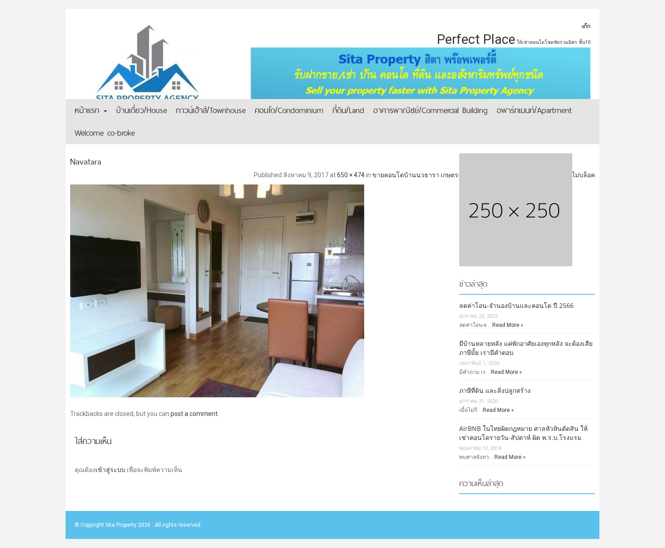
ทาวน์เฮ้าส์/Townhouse (211, 110)
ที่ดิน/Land (348, 110)
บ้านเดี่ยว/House (141, 110)
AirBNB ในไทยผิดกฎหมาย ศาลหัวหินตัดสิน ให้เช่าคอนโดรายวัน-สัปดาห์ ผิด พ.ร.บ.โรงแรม (523, 433)
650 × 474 (351, 175)
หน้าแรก (89, 110)
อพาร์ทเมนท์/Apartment (534, 110)
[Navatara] (332, 288)
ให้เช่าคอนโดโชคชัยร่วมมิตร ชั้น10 (553, 42)
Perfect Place (476, 39)
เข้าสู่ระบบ (110, 469)
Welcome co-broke (105, 133)
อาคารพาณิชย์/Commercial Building (430, 110)
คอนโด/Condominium (289, 110)
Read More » (507, 325)
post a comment (194, 413)
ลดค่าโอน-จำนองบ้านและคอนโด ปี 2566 (516, 305)
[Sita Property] (151, 70)
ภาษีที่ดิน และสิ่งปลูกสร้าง (495, 390)
